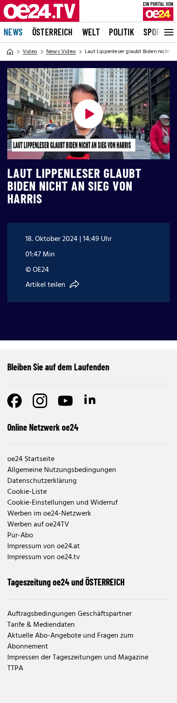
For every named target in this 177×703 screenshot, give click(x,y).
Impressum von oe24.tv (43, 557)
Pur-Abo (20, 535)
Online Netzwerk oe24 (43, 427)
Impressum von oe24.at (43, 546)
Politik (121, 31)
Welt (91, 31)
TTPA (15, 668)
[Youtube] (65, 400)
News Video (61, 51)
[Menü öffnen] (168, 32)
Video (30, 51)
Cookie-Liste (27, 492)
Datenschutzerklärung (42, 481)
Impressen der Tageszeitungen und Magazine (77, 658)
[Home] (10, 51)
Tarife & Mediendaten (41, 625)
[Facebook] (14, 400)
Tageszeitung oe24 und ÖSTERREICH (66, 581)
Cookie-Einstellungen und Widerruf (62, 503)
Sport (154, 31)
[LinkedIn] (91, 400)
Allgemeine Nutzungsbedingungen (61, 470)
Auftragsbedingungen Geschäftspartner (69, 614)
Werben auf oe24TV (38, 525)
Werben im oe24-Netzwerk (49, 514)
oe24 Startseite (30, 459)
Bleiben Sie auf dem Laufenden (58, 366)
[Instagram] (40, 400)
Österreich (52, 31)
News (13, 31)
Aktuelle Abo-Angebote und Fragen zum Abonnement (70, 641)
